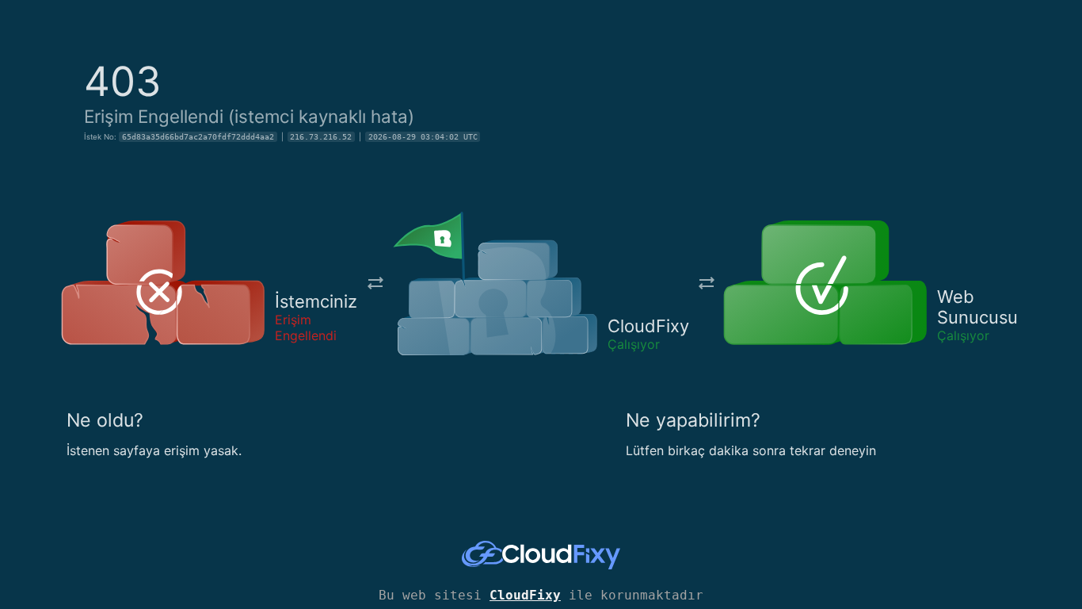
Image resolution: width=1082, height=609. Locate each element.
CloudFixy (525, 595)
